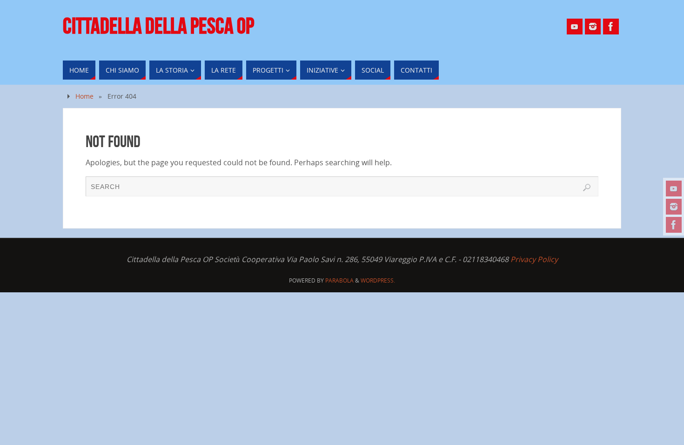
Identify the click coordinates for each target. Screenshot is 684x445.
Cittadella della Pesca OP (158, 26)
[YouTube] (674, 188)
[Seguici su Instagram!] (674, 207)
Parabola (339, 280)
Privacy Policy (534, 259)
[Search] (586, 187)
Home (84, 96)
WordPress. (378, 280)
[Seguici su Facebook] (674, 225)
